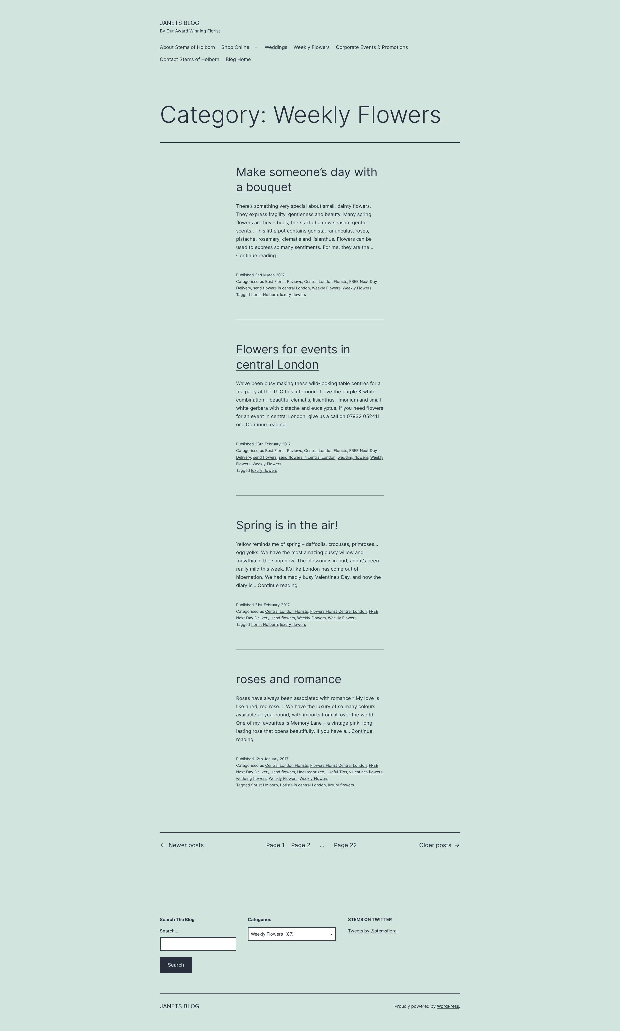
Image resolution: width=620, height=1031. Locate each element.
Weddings (276, 47)
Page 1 (275, 845)
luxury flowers (293, 294)
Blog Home (238, 59)
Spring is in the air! (287, 525)
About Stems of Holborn (187, 47)
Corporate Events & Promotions (372, 47)
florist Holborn (264, 294)
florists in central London (303, 785)
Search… (169, 930)
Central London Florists (325, 281)
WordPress (448, 1006)
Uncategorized (310, 771)
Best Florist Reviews (283, 281)
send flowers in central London (281, 288)
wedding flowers (353, 457)
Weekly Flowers (312, 47)
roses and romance (288, 679)
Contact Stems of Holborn (189, 59)
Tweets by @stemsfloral (372, 930)
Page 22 (345, 845)
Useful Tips (336, 771)
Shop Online (235, 47)
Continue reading (256, 255)
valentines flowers (365, 771)
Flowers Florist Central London (338, 611)
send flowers (265, 457)
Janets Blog (179, 22)
